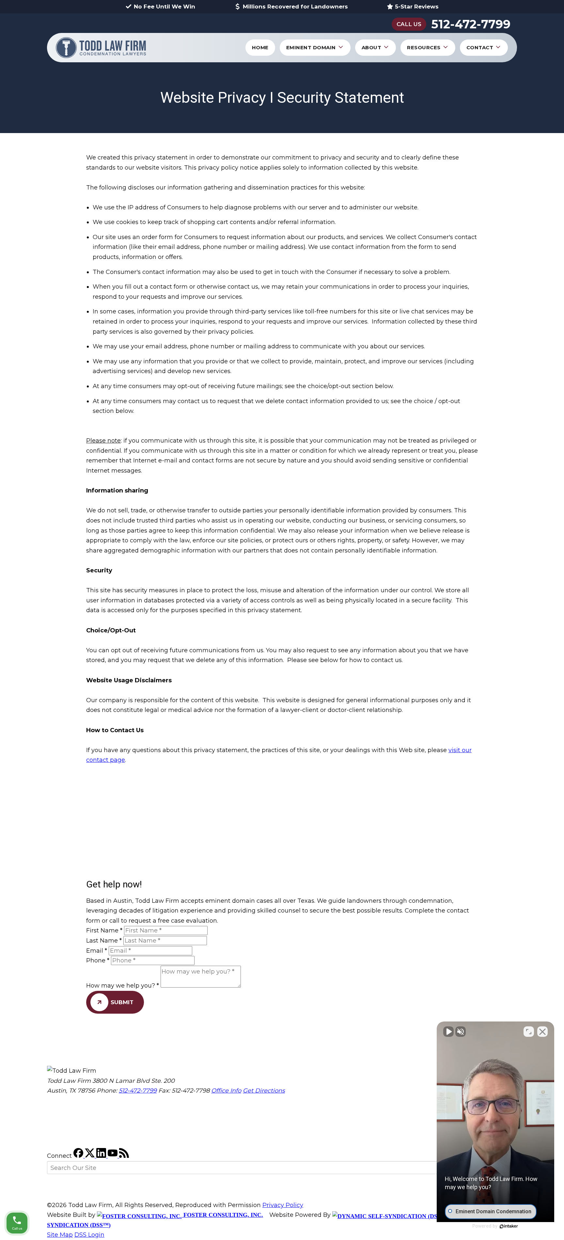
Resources (424, 47)
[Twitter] (90, 1155)
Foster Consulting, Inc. (222, 1215)
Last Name (104, 940)
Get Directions (264, 1090)
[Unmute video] (448, 1031)
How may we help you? (122, 985)
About (372, 47)
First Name (104, 930)
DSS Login (89, 1234)
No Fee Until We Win (164, 6)
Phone (97, 960)
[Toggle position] (529, 1031)
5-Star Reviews (417, 6)
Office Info (226, 1090)
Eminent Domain (311, 47)
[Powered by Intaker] (509, 1226)
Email (96, 950)
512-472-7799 (470, 24)
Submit (122, 1002)
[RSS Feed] (124, 1155)
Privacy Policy (282, 1205)
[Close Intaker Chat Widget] (542, 1031)
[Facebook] (79, 1155)
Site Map (60, 1234)
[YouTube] (113, 1155)
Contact (480, 47)
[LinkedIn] (102, 1155)
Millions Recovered (295, 6)
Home (260, 47)
